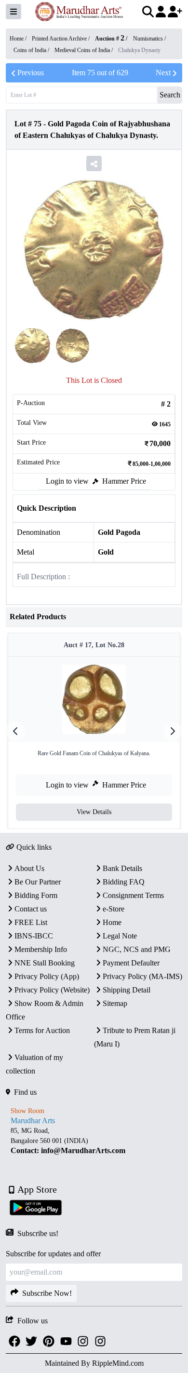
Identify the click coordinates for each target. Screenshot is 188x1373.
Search (170, 95)
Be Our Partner (37, 882)
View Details (94, 812)
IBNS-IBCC (33, 936)
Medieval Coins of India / (84, 50)
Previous (30, 72)
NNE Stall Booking (44, 963)
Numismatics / (149, 38)
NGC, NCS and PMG (137, 949)
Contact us (30, 909)
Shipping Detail (126, 990)
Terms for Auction (42, 1030)
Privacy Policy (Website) (52, 990)
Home (112, 922)
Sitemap (115, 1003)
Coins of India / (32, 50)
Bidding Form (35, 895)
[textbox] (94, 1141)
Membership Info (40, 949)
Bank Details (122, 868)
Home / (19, 38)
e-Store (113, 909)
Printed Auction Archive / (61, 38)
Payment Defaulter (131, 963)
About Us (29, 868)
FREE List (30, 922)
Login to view (67, 481)
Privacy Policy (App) (46, 976)
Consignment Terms (133, 895)
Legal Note (120, 936)
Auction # (109, 38)
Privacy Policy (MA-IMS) (142, 976)
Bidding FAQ (124, 882)
